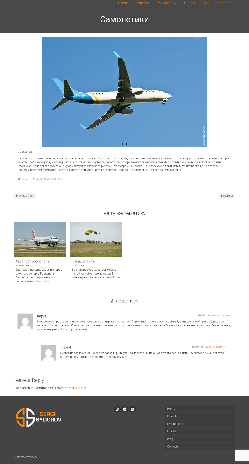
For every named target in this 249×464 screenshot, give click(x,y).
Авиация (24, 179)
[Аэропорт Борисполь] (40, 239)
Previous (40, 92)
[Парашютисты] (96, 239)
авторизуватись (77, 387)
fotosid (65, 347)
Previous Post (24, 195)
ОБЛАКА (44, 179)
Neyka (41, 316)
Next (209, 92)
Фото (60, 179)
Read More (42, 281)
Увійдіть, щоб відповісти (220, 315)
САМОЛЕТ (52, 179)
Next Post (227, 195)
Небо (37, 179)
